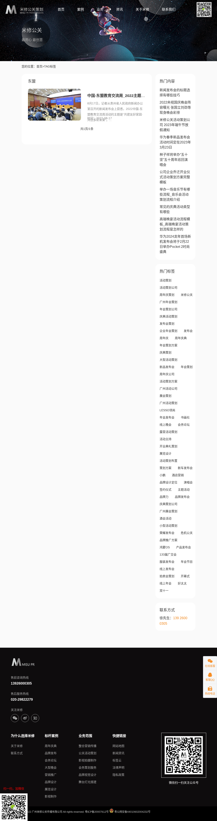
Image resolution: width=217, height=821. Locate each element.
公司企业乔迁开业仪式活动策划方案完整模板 (175, 177)
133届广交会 (168, 554)
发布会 (188, 331)
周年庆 (164, 338)
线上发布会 (167, 569)
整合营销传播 (87, 746)
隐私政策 (118, 774)
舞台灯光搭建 (87, 782)
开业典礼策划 (168, 446)
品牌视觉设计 (87, 774)
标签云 (117, 760)
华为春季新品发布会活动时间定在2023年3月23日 (175, 142)
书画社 (185, 417)
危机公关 (187, 533)
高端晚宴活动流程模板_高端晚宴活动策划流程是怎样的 (175, 224)
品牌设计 (51, 782)
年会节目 (187, 561)
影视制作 (51, 796)
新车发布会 (185, 468)
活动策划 (165, 280)
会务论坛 (184, 424)
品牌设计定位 (168, 482)
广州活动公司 (168, 388)
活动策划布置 (168, 460)
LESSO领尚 (167, 410)
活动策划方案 (168, 381)
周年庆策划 (167, 294)
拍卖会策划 (167, 576)
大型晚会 (51, 767)
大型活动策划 (168, 359)
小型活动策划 (168, 525)
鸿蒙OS (165, 547)
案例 (80, 9)
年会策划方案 (168, 345)
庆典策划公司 (168, 504)
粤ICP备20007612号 (97, 811)
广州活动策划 (168, 403)
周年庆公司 (167, 374)
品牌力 (164, 496)
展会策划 (165, 395)
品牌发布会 (182, 496)
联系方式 (17, 753)
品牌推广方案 (168, 540)
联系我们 (168, 9)
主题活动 (184, 489)
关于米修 (142, 9)
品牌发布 (51, 753)
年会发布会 (167, 417)
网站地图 (118, 746)
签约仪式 (165, 489)
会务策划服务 (87, 767)
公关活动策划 (87, 753)
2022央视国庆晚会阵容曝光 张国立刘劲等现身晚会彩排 (175, 107)
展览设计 (165, 453)
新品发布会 (167, 367)
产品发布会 (183, 547)
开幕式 (185, 576)
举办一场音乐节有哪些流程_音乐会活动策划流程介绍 (175, 194)
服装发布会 (167, 561)
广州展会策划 (168, 511)
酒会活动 (165, 518)
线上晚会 (165, 424)
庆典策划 (165, 352)
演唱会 (188, 482)
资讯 (119, 9)
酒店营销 (178, 475)
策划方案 (165, 468)
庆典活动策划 (168, 316)
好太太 (182, 583)
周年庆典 (181, 338)
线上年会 (165, 583)
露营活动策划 (168, 432)
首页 (61, 9)
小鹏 (163, 475)
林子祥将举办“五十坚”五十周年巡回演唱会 (174, 160)
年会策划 (187, 367)
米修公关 (187, 294)
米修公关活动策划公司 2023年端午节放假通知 (175, 125)
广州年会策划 (168, 302)
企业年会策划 (168, 331)
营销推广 (51, 774)
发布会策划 (167, 323)
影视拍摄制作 (87, 760)
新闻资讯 (118, 753)
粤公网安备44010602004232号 (132, 811)
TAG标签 (50, 66)
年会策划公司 (168, 309)
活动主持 (165, 439)
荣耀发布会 (167, 533)
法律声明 (118, 767)
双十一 (164, 590)
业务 (100, 9)
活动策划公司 (168, 287)
